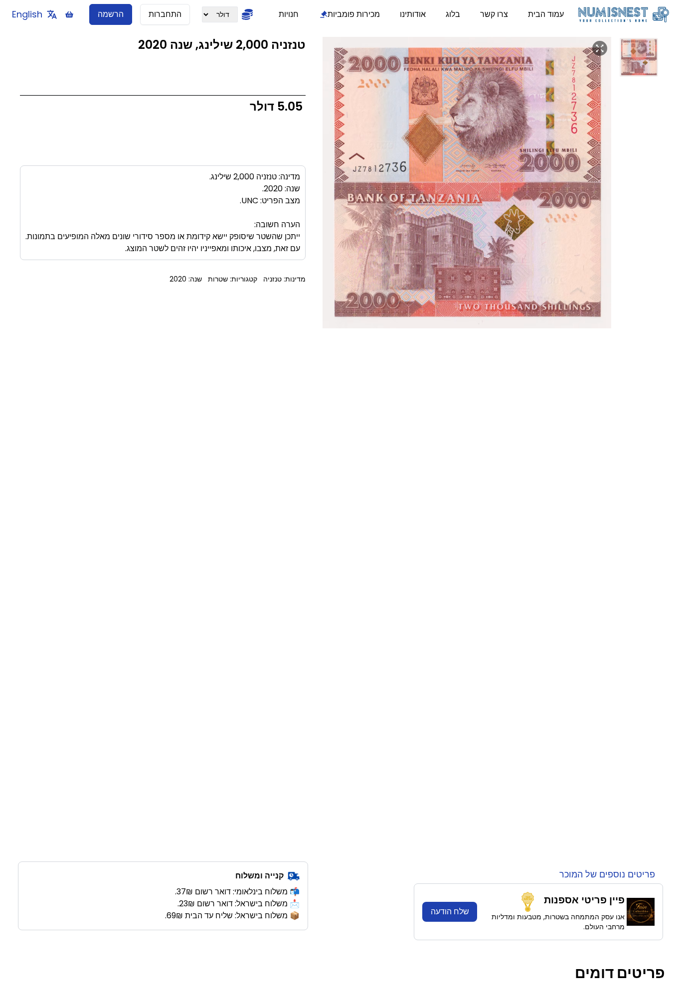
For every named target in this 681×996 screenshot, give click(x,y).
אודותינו (413, 14)
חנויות (289, 14)
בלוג (453, 14)
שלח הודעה (450, 911)
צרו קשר (494, 14)
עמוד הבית (546, 14)
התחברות (165, 14)
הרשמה (111, 14)
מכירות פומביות (354, 14)
